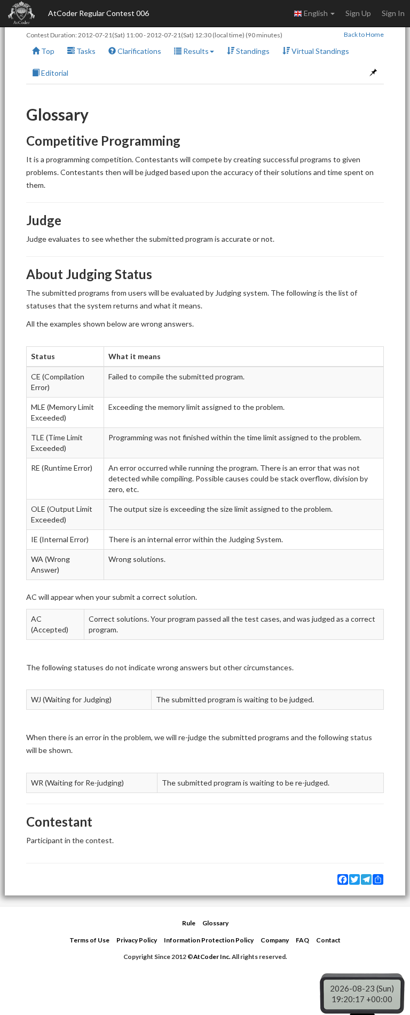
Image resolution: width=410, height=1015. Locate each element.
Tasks (85, 50)
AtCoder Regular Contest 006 (98, 13)
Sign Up (358, 13)
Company (275, 940)
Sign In (393, 13)
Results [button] (195, 50)
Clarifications (138, 50)
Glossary (215, 923)
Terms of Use (89, 940)
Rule (188, 923)
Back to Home (364, 34)
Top (47, 50)
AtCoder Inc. (212, 957)
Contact (328, 940)
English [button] (315, 13)
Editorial (54, 72)
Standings (252, 50)
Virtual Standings (319, 50)
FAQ (302, 940)
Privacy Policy (136, 940)
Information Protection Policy (209, 940)
